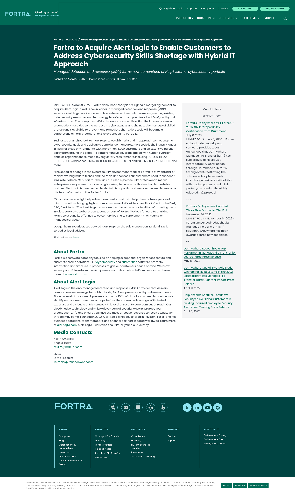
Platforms (250, 18)
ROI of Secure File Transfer (140, 446)
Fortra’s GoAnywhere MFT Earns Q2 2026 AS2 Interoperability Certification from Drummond (210, 127)
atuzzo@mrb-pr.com (68, 347)
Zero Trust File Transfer (107, 453)
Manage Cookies (258, 485)
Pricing (268, 18)
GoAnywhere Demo (215, 443)
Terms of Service (117, 482)
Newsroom (65, 452)
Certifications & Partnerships (67, 446)
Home (57, 39)
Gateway (100, 440)
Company (207, 8)
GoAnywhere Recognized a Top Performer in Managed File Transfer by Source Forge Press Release (210, 253)
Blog (61, 440)
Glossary (136, 440)
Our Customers (67, 456)
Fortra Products (103, 444)
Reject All (240, 485)
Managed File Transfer (107, 436)
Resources (228, 18)
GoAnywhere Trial (213, 439)
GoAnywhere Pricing (215, 435)
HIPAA (121, 79)
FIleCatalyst (101, 457)
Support (192, 8)
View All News (212, 109)
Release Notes (103, 448)
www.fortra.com (76, 274)
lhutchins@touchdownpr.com (73, 362)
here (76, 237)
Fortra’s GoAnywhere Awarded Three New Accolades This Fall (207, 208)
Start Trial (245, 8)
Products (184, 18)
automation (129, 262)
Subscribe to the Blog (143, 456)
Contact (223, 8)
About (63, 429)
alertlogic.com (67, 325)
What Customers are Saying (70, 462)
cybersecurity (105, 262)
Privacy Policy (80, 482)
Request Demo (275, 8)
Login (180, 8)
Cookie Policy (93, 482)
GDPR (111, 79)
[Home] (32, 14)
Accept (226, 485)
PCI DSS (132, 79)
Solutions (206, 18)
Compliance (97, 79)
